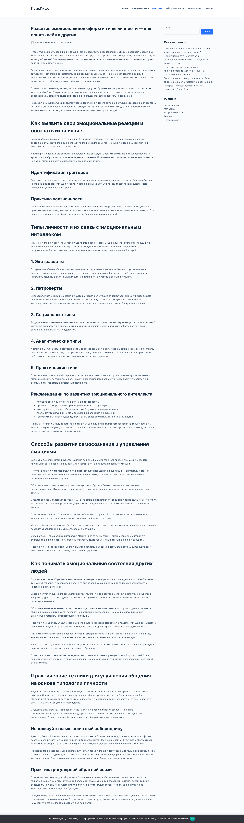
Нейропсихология (175, 8)
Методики (157, 8)
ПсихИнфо (40, 8)
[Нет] (240, 818)
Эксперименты (195, 8)
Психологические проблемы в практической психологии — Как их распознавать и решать (184, 71)
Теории (209, 8)
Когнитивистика (140, 8)
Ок (192, 819)
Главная (124, 8)
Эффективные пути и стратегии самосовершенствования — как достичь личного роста (187, 59)
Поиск (167, 27)
